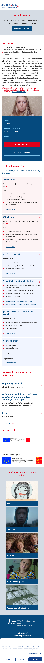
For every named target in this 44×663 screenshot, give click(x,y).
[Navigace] (40, 5)
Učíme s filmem (11, 362)
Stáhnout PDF (10, 209)
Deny (8, 659)
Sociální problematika (12, 131)
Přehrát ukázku (23, 153)
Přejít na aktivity (11, 333)
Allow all (36, 659)
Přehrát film (23, 145)
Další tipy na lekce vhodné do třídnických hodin (21, 304)
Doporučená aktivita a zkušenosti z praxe (19, 301)
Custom (21, 659)
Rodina (6, 139)
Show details (33, 653)
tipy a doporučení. (19, 92)
